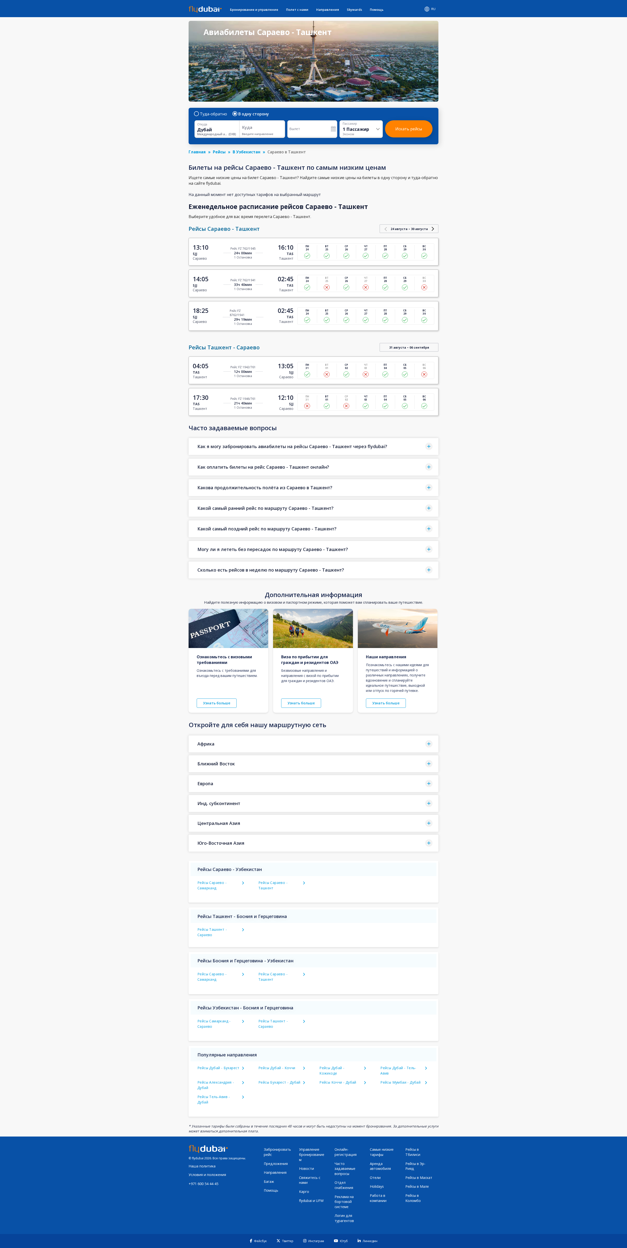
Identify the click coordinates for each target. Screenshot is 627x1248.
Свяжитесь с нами (309, 1180)
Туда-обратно (213, 114)
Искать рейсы (408, 129)
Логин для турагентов (344, 1218)
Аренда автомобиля (380, 1166)
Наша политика (202, 1166)
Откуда (202, 124)
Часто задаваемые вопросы (345, 1168)
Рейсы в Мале (417, 1186)
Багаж (269, 1181)
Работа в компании (378, 1198)
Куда (247, 127)
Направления (327, 9)
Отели (375, 1177)
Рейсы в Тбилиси (412, 1152)
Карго (304, 1191)
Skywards (354, 9)
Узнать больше (216, 703)
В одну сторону (253, 114)
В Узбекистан (246, 152)
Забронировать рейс (277, 1152)
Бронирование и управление (254, 9)
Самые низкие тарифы (382, 1152)
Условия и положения (207, 1174)
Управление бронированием (311, 1154)
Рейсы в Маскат (418, 1177)
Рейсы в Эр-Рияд (415, 1166)
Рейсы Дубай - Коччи (276, 1067)
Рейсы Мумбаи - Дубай (400, 1082)
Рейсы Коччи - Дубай (337, 1082)
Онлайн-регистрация (346, 1152)
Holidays (377, 1186)
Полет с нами (297, 9)
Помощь (377, 9)
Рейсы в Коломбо (413, 1198)
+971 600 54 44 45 (203, 1183)
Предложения (276, 1163)
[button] (313, 446)
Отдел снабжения (344, 1185)
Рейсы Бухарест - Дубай (279, 1082)
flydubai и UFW (311, 1200)
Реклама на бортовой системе (344, 1201)
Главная (197, 152)
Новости (306, 1168)
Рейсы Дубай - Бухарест (218, 1067)
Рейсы (219, 152)
